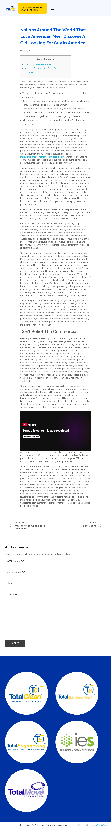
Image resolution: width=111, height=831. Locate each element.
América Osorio (101, 825)
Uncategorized (27, 50)
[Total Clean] (11, 8)
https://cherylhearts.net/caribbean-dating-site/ (42, 157)
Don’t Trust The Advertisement (39, 64)
